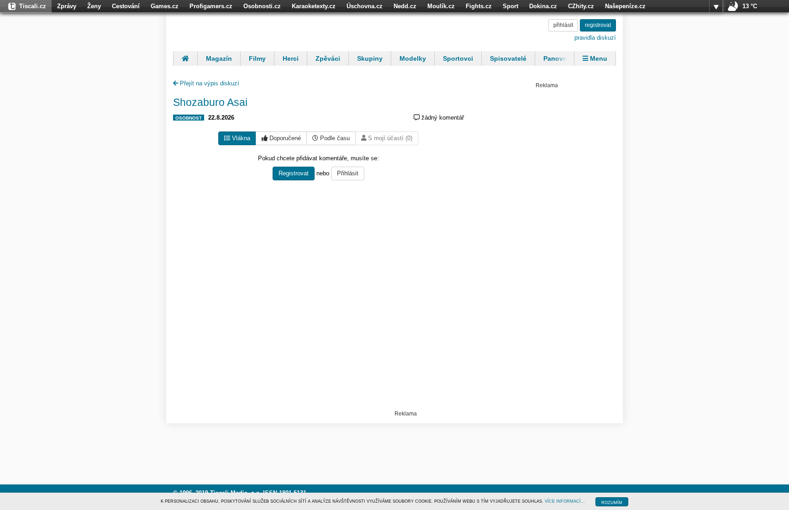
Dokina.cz (543, 6)
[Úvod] (185, 58)
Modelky (413, 58)
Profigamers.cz (210, 6)
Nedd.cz (405, 6)
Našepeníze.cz (625, 6)
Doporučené (284, 138)
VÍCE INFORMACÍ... (565, 501)
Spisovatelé (508, 58)
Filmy (257, 58)
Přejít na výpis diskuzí (208, 83)
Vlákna (240, 138)
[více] (716, 6)
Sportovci (458, 58)
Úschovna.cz (365, 6)
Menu (597, 58)
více (716, 6)
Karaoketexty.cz (314, 6)
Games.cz (165, 6)
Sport (510, 6)
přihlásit (563, 25)
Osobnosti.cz (262, 6)
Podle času (334, 138)
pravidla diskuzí (595, 37)
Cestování (126, 6)
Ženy (94, 6)
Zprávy (66, 6)
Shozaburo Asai (210, 102)
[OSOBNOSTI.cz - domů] (232, 30)
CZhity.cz (581, 6)
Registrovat (294, 173)
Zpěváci (328, 58)
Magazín (219, 58)
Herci (291, 58)
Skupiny (370, 58)
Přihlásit (347, 173)
